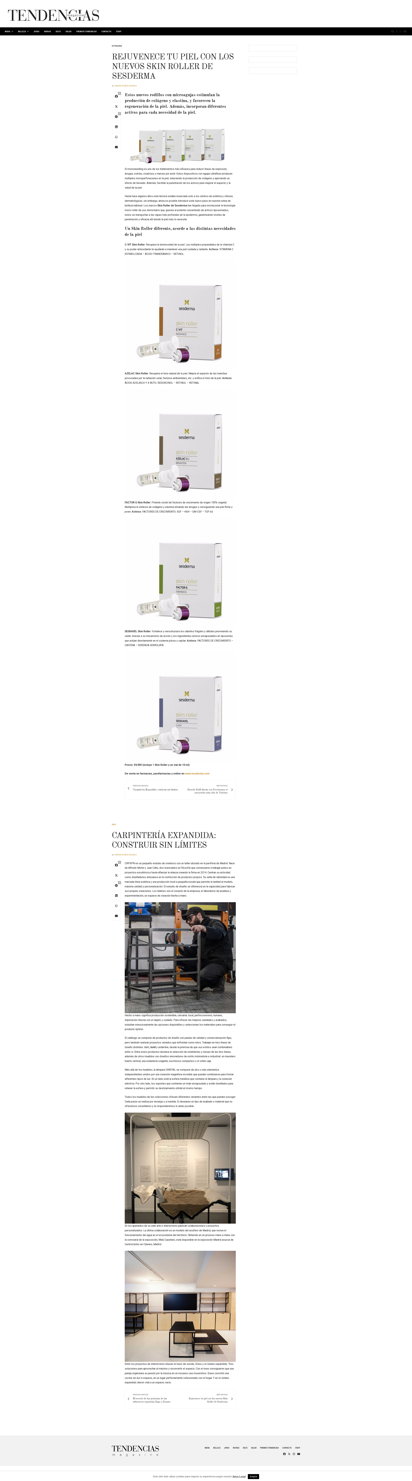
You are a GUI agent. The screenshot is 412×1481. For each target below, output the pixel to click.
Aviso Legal (239, 1476)
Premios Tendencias (86, 31)
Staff (118, 31)
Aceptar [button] (253, 1476)
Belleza (22, 31)
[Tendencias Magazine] (53, 14)
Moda (7, 31)
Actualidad (117, 46)
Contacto (106, 31)
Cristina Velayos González (126, 86)
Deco (58, 31)
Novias (47, 31)
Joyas (36, 31)
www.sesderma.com (197, 773)
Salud (68, 31)
